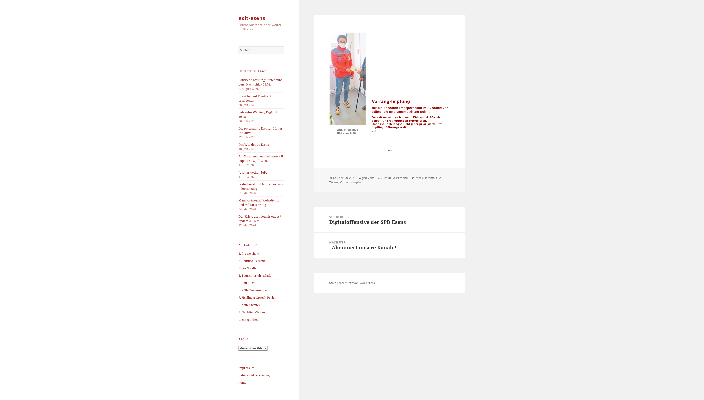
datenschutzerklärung (254, 375)
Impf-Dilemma (425, 178)
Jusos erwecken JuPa (253, 172)
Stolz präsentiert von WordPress (352, 283)
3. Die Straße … (249, 268)
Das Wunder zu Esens (254, 145)
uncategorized (249, 320)
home (242, 383)
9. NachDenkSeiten (252, 312)
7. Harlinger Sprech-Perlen (257, 298)
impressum (246, 368)
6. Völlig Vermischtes (253, 290)
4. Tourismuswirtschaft (255, 276)
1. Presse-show (249, 254)
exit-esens (252, 18)
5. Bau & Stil (247, 283)
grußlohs (368, 178)
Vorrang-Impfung (352, 182)
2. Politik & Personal (253, 261)
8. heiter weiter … (251, 305)
